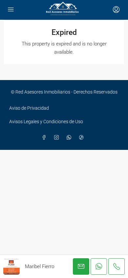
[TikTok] (82, 137)
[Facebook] (45, 137)
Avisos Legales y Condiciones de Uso (46, 121)
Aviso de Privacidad (29, 108)
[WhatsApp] (70, 137)
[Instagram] (57, 137)
